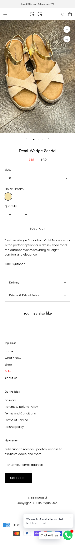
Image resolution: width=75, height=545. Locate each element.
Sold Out (37, 228)
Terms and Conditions (20, 413)
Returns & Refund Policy (24, 295)
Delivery (14, 282)
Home (9, 351)
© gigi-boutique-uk (37, 497)
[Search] (63, 14)
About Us (11, 378)
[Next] (48, 139)
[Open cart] (70, 14)
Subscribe (18, 478)
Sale (8, 371)
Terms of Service (16, 420)
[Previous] (26, 139)
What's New (13, 358)
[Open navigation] (5, 14)
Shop (8, 365)
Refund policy (14, 427)
